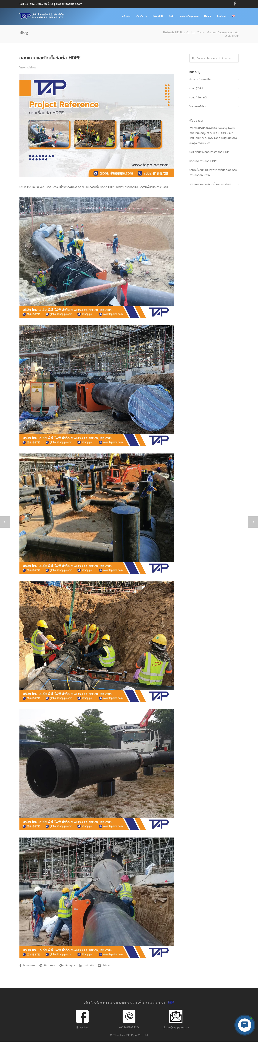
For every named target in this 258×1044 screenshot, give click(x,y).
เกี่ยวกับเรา (141, 16)
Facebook (28, 966)
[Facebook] (235, 4)
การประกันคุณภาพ (189, 16)
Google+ (69, 966)
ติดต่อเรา (221, 16)
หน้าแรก (126, 16)
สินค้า (172, 16)
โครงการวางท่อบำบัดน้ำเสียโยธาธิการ (210, 184)
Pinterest (49, 966)
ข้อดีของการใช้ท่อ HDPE (203, 161)
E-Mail (106, 966)
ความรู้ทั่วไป (196, 88)
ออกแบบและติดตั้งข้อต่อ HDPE (49, 57)
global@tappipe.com (69, 4)
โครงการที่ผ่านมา (207, 32)
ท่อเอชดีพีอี (157, 16)
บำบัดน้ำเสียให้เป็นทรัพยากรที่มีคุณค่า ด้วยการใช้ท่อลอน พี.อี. (213, 172)
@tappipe (82, 1027)
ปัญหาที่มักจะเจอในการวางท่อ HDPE (209, 152)
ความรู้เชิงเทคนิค (198, 98)
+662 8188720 (38, 4)
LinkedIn (88, 966)
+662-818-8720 (129, 1027)
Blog (207, 15)
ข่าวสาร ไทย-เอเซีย (200, 79)
